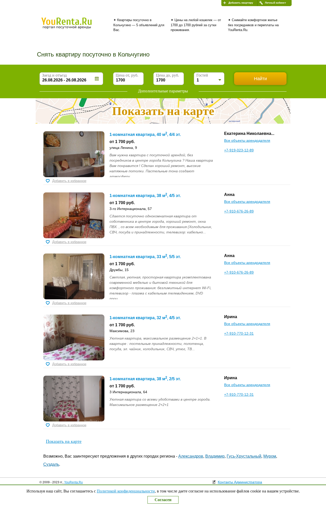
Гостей (202, 75)
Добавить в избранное (69, 181)
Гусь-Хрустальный (244, 456)
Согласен (163, 500)
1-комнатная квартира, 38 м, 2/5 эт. (145, 379)
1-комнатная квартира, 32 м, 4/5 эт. (145, 318)
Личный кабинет (275, 2)
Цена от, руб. (127, 75)
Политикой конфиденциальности (126, 491)
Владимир (215, 456)
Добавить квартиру (240, 2)
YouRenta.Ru (73, 482)
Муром (269, 456)
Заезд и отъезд (54, 75)
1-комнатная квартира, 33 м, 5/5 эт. (145, 257)
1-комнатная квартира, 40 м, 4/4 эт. (145, 134)
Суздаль (51, 464)
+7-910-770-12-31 (239, 333)
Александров (190, 456)
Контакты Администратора (240, 482)
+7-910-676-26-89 (239, 211)
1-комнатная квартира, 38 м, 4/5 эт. (145, 195)
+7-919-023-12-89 (239, 150)
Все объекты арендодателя (247, 140)
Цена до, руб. (167, 75)
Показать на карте (64, 441)
